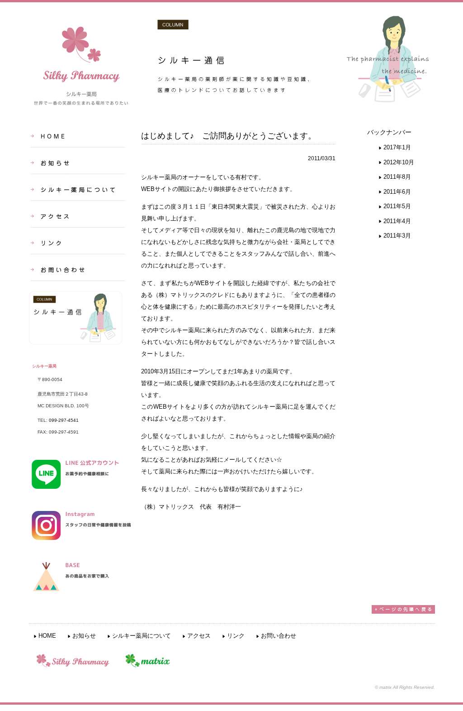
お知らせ (84, 635)
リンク (236, 635)
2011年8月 (397, 176)
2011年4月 (397, 221)
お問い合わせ (278, 635)
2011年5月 (397, 206)
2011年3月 (397, 235)
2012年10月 (398, 162)
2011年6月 (397, 191)
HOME (47, 635)
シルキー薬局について (141, 635)
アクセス (199, 635)
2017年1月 (397, 147)
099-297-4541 (64, 420)
